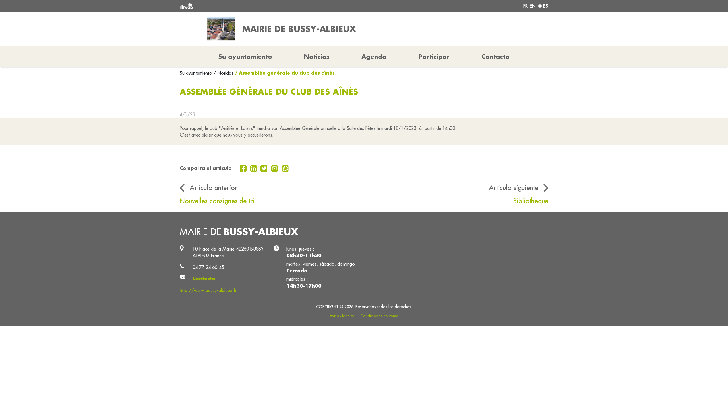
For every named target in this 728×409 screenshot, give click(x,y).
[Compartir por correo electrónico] (275, 168)
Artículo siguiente (513, 187)
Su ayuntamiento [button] (245, 56)
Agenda (373, 56)
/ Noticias (223, 73)
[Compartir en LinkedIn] (254, 168)
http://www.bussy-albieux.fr (208, 290)
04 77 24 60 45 (208, 267)
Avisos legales (342, 315)
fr (525, 6)
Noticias (317, 56)
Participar (434, 56)
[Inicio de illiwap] (254, 6)
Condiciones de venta (379, 315)
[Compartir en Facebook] (244, 168)
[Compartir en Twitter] (264, 168)
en (532, 6)
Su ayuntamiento (197, 73)
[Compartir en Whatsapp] (285, 168)
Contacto (495, 56)
